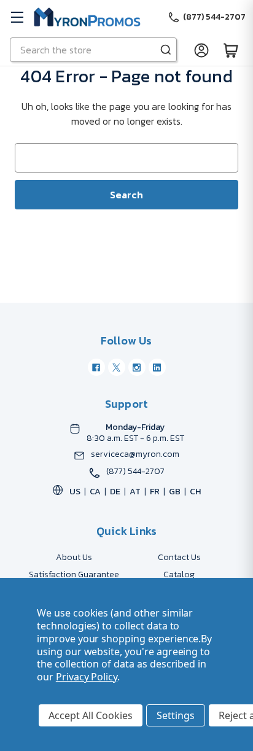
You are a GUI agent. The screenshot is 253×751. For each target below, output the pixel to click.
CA (95, 491)
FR (155, 491)
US (74, 491)
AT (135, 491)
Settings (176, 715)
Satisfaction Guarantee (74, 574)
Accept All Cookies (91, 715)
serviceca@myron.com (135, 454)
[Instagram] (137, 367)
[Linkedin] (157, 367)
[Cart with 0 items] (231, 49)
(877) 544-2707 (135, 471)
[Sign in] (201, 49)
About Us (74, 557)
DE (115, 491)
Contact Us (179, 557)
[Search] (166, 49)
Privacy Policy (86, 676)
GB (175, 491)
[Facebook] (96, 367)
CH (195, 491)
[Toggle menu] (17, 17)
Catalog (179, 574)
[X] (116, 367)
